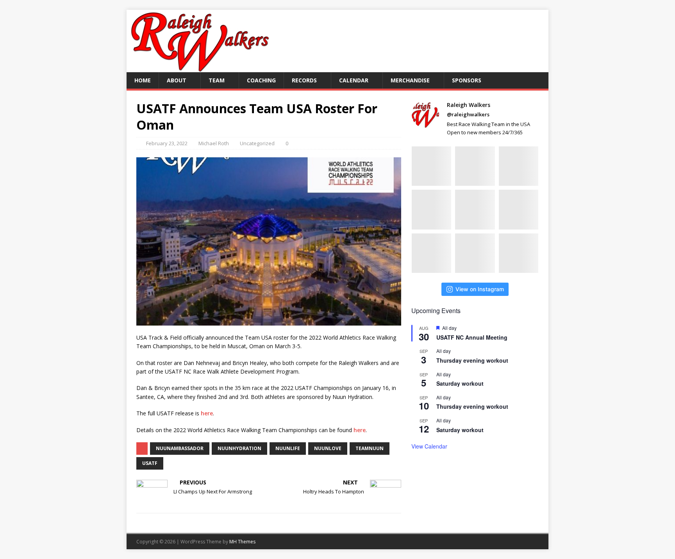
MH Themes (242, 541)
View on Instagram (479, 289)
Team (217, 80)
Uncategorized (257, 143)
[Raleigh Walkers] (200, 67)
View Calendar (429, 446)
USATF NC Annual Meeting (471, 337)
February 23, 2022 (167, 143)
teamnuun (369, 448)
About (176, 80)
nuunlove (327, 448)
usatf (149, 463)
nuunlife (287, 448)
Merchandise (410, 80)
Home (142, 80)
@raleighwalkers (468, 114)
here (207, 413)
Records (304, 80)
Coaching (261, 80)
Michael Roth (213, 143)
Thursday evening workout (472, 360)
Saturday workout (460, 383)
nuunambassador (180, 448)
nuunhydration (239, 448)
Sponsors (466, 80)
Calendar (353, 80)
